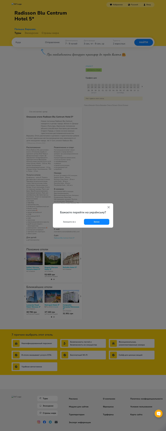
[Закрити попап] (108, 207)
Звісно (97, 222)
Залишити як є (69, 222)
